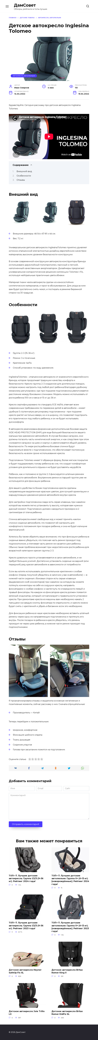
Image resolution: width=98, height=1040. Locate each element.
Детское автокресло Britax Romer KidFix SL (67, 1012)
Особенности (24, 176)
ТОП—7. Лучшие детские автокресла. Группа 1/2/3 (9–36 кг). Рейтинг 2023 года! (26, 925)
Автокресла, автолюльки (24, 76)
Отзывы (21, 180)
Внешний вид (24, 171)
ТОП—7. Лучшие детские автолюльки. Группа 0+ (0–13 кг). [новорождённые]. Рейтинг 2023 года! (70, 926)
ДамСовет (25, 5)
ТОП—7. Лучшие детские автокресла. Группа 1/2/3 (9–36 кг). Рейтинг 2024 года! (26, 878)
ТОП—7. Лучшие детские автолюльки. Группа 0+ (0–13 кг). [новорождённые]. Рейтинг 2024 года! (70, 879)
